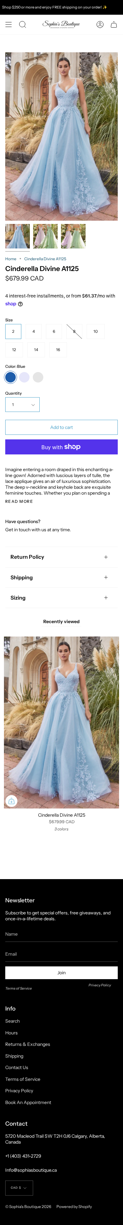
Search (12, 1021)
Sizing (18, 597)
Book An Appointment (28, 1102)
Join (61, 973)
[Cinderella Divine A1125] (17, 236)
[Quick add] (11, 801)
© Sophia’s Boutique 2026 (28, 1206)
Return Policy (27, 556)
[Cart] (114, 24)
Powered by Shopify (74, 1206)
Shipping (21, 577)
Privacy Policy (100, 985)
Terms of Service (18, 988)
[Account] (100, 24)
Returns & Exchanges (27, 1044)
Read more (19, 501)
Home (10, 258)
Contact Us (16, 1067)
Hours (11, 1033)
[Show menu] (8, 24)
